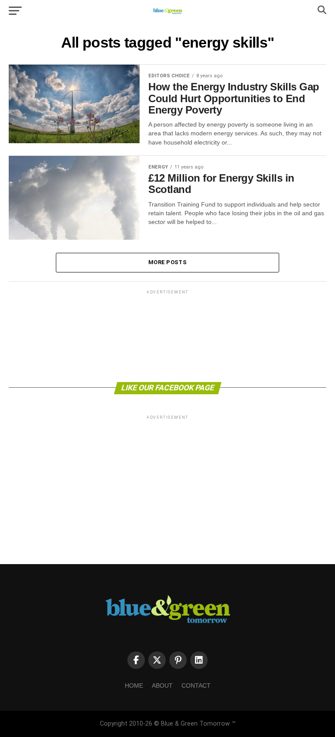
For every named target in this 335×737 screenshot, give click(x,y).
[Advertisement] (167, 335)
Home (134, 685)
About (162, 685)
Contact (196, 685)
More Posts (167, 262)
